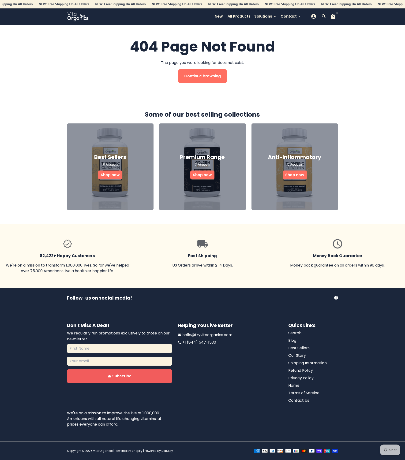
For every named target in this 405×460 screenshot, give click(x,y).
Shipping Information (307, 363)
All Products (239, 16)
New (219, 16)
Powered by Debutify (159, 451)
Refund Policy (300, 370)
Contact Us (298, 400)
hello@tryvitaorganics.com (205, 335)
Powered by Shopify (128, 451)
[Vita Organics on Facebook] (336, 297)
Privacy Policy (301, 378)
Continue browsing (202, 76)
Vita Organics (103, 451)
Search (294, 333)
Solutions (265, 16)
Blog (292, 340)
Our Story (297, 355)
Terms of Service (303, 393)
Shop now (110, 175)
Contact (291, 16)
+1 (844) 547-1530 (197, 342)
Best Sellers (299, 348)
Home (293, 385)
